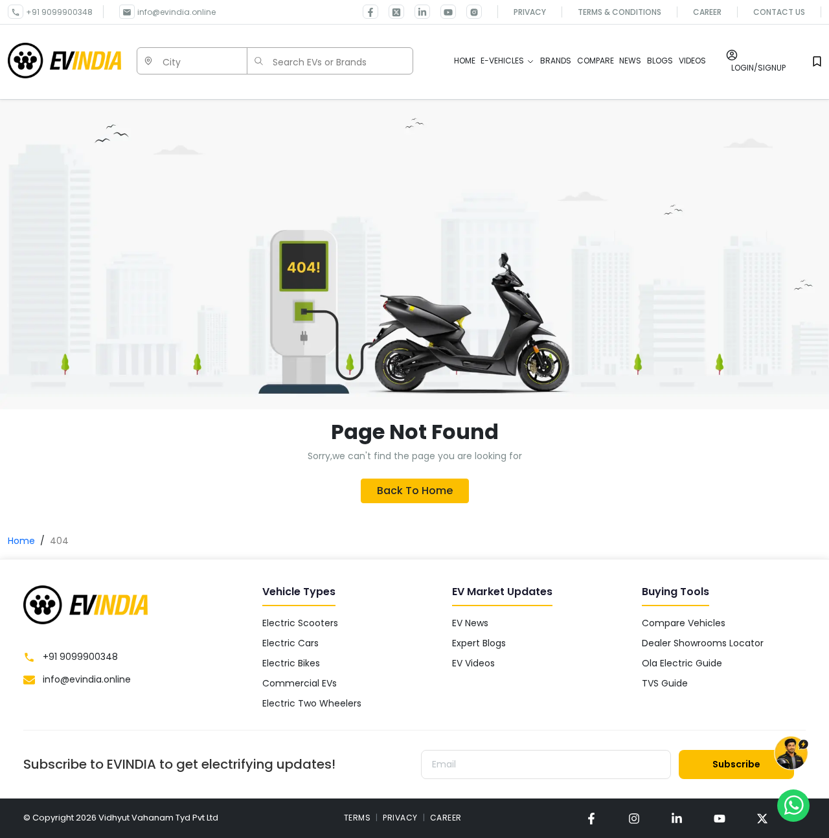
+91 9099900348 (59, 11)
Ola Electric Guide (682, 663)
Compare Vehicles (683, 623)
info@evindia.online (176, 11)
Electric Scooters (300, 623)
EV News (470, 623)
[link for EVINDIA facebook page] (370, 12)
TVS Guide (665, 683)
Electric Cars (290, 643)
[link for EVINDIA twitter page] (391, 11)
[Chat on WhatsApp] (793, 804)
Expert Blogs (479, 643)
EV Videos (473, 663)
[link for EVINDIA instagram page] (634, 818)
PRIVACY (400, 817)
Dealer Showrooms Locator (703, 643)
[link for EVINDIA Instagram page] (469, 11)
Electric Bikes (291, 663)
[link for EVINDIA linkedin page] (417, 11)
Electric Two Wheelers (311, 703)
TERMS (357, 817)
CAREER (446, 817)
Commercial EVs (299, 683)
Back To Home (415, 490)
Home (21, 540)
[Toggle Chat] (791, 755)
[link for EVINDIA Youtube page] (443, 11)
